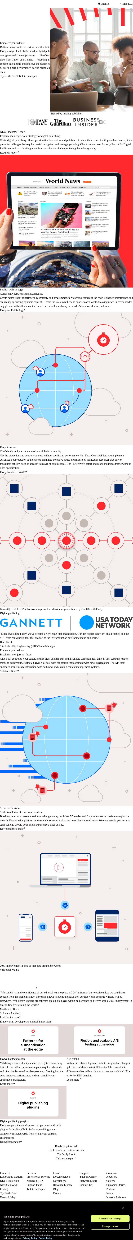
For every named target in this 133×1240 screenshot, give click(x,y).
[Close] (123, 1208)
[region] (66, 1220)
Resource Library (62, 1184)
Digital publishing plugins (14, 1121)
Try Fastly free (8, 76)
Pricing (4, 1189)
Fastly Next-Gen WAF (12, 472)
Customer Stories (115, 1184)
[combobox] (109, 4)
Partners (110, 1189)
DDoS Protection (9, 1180)
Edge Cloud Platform (11, 1176)
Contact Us (86, 1184)
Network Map (7, 1197)
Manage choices (110, 1226)
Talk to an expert (28, 76)
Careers (110, 1180)
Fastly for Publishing (11, 310)
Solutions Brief (8, 671)
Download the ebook (11, 828)
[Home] (8, 4)
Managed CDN (35, 1180)
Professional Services (38, 1176)
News (109, 1193)
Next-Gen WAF (8, 1184)
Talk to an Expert (36, 1189)
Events (57, 1193)
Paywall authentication (12, 1058)
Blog (56, 1189)
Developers (59, 1180)
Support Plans (34, 1184)
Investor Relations (116, 1197)
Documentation (61, 1176)
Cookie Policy (45, 1238)
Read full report (8, 152)
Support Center (88, 1176)
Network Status (88, 1180)
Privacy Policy (30, 1238)
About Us (111, 1176)
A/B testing (72, 1058)
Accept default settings (110, 1218)
